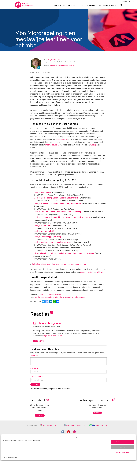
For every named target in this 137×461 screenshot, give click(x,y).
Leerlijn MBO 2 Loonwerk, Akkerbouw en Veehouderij (57, 212)
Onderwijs (41, 294)
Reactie (34, 356)
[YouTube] (68, 431)
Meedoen (97, 413)
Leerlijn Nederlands (42, 226)
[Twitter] (43, 301)
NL (129, 2)
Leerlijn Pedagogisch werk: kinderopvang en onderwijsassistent (61, 217)
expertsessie (61, 139)
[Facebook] (47, 301)
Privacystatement (12, 457)
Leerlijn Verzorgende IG (43, 231)
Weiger (122, 447)
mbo (56, 297)
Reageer (37, 341)
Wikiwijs (93, 145)
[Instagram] (74, 431)
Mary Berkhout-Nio (54, 60)
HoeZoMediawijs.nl (75, 425)
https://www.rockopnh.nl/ (52, 336)
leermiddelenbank (47, 297)
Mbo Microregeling (66, 297)
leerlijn (37, 297)
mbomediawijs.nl (52, 145)
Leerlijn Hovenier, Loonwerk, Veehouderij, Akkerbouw (57, 203)
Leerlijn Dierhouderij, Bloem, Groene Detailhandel (55, 198)
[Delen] (58, 301)
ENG (133, 2)
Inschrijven (39, 415)
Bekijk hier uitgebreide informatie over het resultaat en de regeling (59, 264)
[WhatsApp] (54, 301)
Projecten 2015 (79, 297)
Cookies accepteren (122, 442)
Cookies (5, 457)
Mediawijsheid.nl (50, 425)
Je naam (34, 368)
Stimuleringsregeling (53, 294)
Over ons (124, 2)
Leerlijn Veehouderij (42, 192)
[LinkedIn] (51, 301)
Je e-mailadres (36, 376)
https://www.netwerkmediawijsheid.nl (62, 65)
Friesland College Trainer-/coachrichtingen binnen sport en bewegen (63, 253)
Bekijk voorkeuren (122, 452)
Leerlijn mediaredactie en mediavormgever (52, 242)
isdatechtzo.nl (101, 425)
